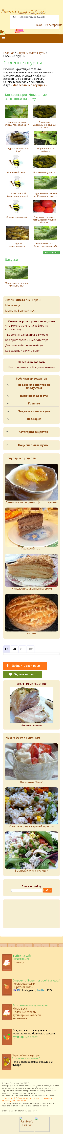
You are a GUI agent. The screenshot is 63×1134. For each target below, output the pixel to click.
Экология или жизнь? (26, 1058)
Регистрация (53, 25)
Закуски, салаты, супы (31, 53)
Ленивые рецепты (31, 725)
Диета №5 (23, 300)
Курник (31, 633)
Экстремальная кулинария (30, 1005)
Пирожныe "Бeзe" (31, 782)
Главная (8, 53)
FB (14, 990)
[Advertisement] (31, 913)
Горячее (34, 403)
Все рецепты (51, 252)
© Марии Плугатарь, (18, 1110)
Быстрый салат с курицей (31, 870)
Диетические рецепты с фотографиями (31, 502)
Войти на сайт (22, 955)
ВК (19, 990)
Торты (36, 300)
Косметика (20, 1018)
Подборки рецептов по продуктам (34, 386)
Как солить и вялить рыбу (22, 350)
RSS (49, 990)
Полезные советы (24, 1012)
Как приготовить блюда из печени (31, 367)
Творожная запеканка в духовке (27, 334)
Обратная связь (23, 987)
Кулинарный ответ (25, 1037)
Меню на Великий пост (20, 310)
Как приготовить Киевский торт (27, 340)
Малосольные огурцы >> (29, 85)
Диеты (9, 300)
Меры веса (20, 1008)
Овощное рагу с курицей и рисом (31, 826)
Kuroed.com (21, 1105)
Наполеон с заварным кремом (31, 588)
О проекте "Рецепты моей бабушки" (36, 980)
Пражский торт (31, 548)
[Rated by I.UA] (42, 1130)
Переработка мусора (25, 1055)
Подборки (34, 419)
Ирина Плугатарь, (12, 1083)
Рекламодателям (24, 983)
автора (34, 1093)
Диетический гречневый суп (24, 345)
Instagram (28, 990)
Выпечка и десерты (34, 396)
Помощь (18, 962)
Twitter (41, 990)
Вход (39, 25)
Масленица (12, 305)
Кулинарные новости (27, 1015)
